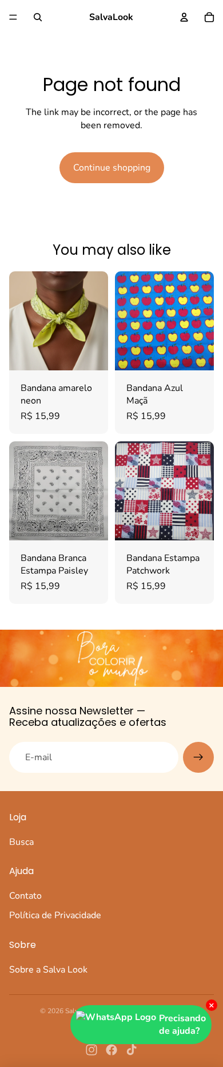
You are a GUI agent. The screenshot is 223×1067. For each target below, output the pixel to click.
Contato (25, 896)
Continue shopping (111, 167)
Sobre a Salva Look (48, 969)
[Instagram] (91, 1050)
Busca (21, 842)
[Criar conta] (198, 757)
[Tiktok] (131, 1050)
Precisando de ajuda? (182, 1024)
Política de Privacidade (55, 915)
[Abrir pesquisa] (37, 17)
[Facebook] (111, 1050)
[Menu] (13, 17)
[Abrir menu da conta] (184, 17)
